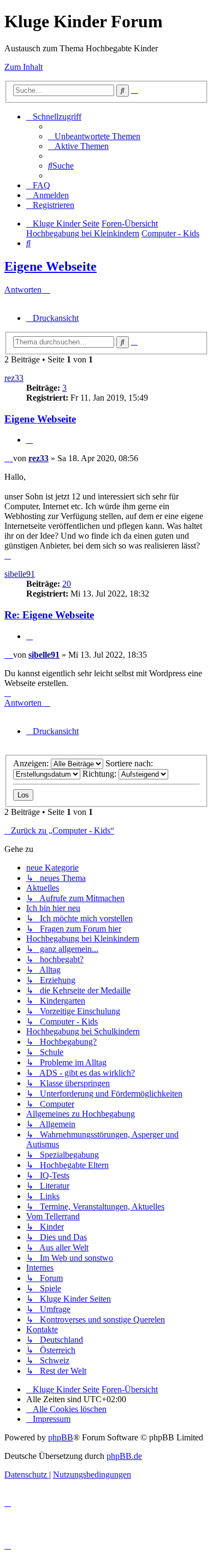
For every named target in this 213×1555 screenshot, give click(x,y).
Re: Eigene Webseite (49, 615)
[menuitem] (94, 136)
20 (66, 583)
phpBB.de (124, 1456)
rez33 (13, 378)
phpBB (60, 1437)
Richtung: (100, 773)
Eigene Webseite (50, 266)
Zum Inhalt (23, 67)
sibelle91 (19, 574)
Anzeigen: (32, 763)
